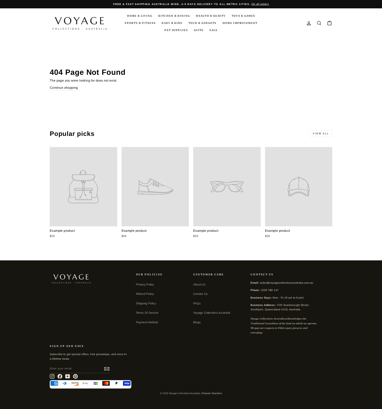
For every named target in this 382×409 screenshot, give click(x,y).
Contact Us (200, 293)
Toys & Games (243, 15)
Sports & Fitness (140, 22)
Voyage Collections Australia (211, 312)
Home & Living (139, 15)
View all (321, 133)
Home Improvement (239, 22)
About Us (199, 284)
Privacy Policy (145, 284)
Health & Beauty (211, 15)
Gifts (199, 30)
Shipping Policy (146, 303)
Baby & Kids (172, 22)
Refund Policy (145, 293)
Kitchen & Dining (174, 15)
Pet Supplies (176, 30)
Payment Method (147, 322)
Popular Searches (212, 393)
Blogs (197, 322)
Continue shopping (64, 87)
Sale (213, 30)
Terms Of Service (147, 312)
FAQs (197, 303)
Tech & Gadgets (202, 22)
